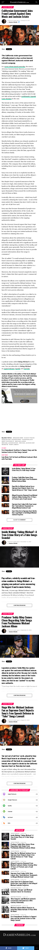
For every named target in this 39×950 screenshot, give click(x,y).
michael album (21, 441)
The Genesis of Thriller (26, 380)
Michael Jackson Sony (27, 443)
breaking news (18, 438)
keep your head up (8, 441)
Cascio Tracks (29, 438)
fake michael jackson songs (11, 439)
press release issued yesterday (15, 66)
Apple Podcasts (9, 369)
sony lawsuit (14, 444)
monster (5, 444)
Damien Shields (13, 22)
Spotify (17, 369)
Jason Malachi (28, 439)
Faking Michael (23, 581)
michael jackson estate (10, 443)
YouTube (27, 369)
